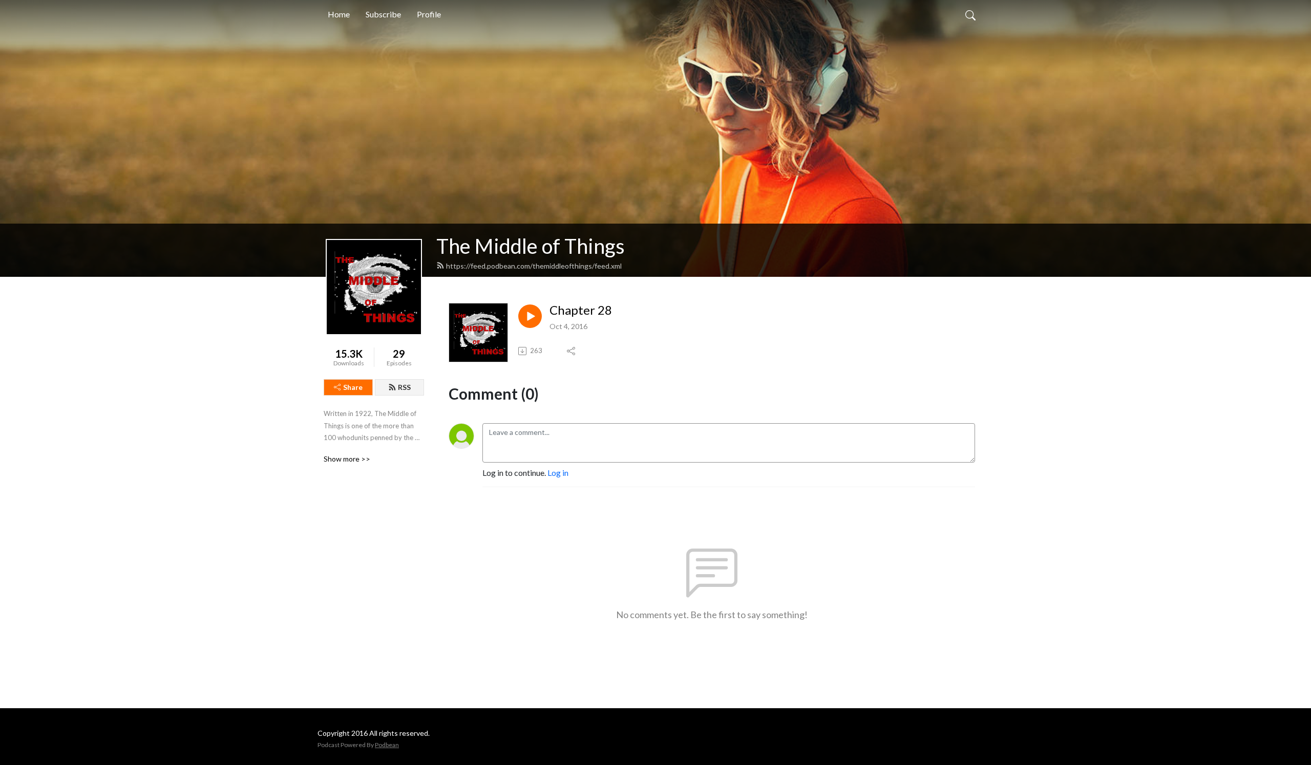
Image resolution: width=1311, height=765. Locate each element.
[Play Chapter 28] (530, 316)
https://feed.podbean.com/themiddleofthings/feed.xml (534, 265)
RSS (404, 387)
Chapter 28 (580, 310)
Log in (557, 472)
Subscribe (383, 14)
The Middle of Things (530, 246)
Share (353, 387)
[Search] (970, 14)
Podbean (387, 745)
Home (339, 14)
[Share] (572, 351)
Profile (429, 14)
